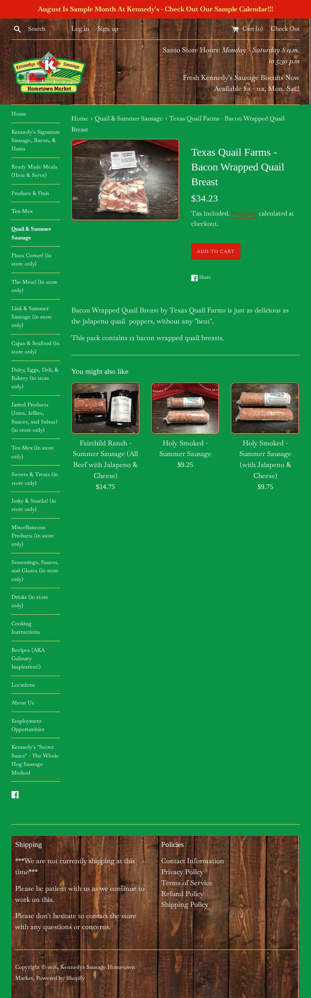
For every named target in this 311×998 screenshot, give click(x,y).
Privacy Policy (182, 871)
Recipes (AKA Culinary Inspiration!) (28, 658)
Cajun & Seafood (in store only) (35, 347)
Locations (23, 684)
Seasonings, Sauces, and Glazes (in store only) (35, 571)
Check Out (285, 29)
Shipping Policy (184, 904)
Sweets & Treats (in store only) (34, 478)
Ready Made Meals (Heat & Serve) (34, 170)
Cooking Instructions (25, 627)
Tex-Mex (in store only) (32, 451)
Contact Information (192, 860)
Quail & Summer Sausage (31, 233)
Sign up (107, 29)
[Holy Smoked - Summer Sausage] (185, 408)
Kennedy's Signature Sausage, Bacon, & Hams (35, 140)
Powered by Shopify (60, 978)
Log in (80, 29)
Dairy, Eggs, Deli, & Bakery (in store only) (34, 378)
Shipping (244, 213)
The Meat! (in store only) (34, 286)
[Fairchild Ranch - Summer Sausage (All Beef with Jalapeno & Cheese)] (105, 408)
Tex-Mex (22, 211)
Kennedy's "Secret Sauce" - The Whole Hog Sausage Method (35, 759)
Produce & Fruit (30, 193)
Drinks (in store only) (29, 601)
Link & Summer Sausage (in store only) (31, 317)
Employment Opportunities (27, 724)
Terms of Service (186, 882)
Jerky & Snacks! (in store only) (33, 504)
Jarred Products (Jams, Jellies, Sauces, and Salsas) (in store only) (34, 417)
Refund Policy (182, 893)
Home (18, 113)
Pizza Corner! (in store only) (31, 259)
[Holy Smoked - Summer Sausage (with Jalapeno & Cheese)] (265, 408)
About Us (22, 702)
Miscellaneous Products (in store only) (32, 536)
